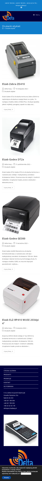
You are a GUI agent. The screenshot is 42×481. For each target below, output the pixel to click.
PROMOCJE (7, 379)
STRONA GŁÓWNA (10, 371)
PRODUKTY (7, 375)
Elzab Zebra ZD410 (13, 84)
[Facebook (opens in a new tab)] (21, 7)
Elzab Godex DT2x (13, 159)
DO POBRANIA (8, 386)
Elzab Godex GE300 (13, 238)
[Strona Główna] (2, 28)
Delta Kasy (8, 89)
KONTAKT (7, 382)
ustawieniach (26, 474)
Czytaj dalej (9, 109)
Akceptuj (6, 477)
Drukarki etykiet (10, 28)
